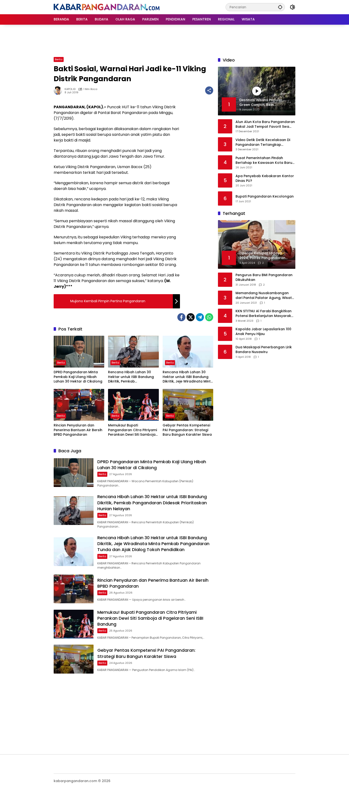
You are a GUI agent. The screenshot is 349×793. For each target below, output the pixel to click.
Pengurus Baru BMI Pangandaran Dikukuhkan (264, 277)
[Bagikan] (209, 90)
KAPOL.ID (70, 89)
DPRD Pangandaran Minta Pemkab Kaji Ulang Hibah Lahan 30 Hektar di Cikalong (78, 377)
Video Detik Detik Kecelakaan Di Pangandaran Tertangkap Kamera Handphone (263, 142)
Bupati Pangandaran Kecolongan (265, 196)
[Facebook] (181, 317)
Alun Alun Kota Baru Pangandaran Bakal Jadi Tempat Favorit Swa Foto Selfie (265, 124)
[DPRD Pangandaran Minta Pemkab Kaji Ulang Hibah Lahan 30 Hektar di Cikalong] (79, 352)
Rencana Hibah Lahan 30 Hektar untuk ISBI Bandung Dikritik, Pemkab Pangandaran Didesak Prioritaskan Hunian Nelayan (132, 377)
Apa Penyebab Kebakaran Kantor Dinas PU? (265, 178)
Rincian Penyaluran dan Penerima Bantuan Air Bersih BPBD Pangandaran (78, 430)
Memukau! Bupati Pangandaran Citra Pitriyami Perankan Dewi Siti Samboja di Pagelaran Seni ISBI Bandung (132, 430)
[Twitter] (191, 317)
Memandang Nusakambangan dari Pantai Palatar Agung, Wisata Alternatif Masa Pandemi (265, 295)
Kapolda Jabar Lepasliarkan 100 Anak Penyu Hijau (263, 331)
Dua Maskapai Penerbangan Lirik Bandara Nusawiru (264, 349)
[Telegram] (200, 317)
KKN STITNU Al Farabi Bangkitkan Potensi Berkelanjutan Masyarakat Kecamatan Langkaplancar (265, 313)
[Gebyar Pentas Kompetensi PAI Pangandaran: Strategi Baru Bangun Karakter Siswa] (188, 405)
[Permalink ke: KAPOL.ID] (59, 90)
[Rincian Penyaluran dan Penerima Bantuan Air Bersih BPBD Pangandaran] (79, 405)
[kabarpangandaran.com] (107, 7)
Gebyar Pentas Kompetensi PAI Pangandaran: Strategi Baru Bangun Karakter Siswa (187, 430)
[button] (280, 7)
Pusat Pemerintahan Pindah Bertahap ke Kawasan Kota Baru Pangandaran (264, 160)
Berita (58, 59)
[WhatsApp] (209, 317)
